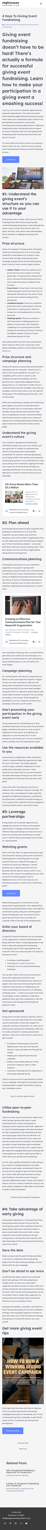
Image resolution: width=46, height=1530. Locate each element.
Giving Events (24, 25)
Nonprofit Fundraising (20, 1475)
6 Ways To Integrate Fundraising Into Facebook (22, 1484)
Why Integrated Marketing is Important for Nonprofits (20, 1471)
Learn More (11, 893)
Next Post (23, 1449)
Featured (9, 1475)
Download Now (13, 1430)
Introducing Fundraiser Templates (25, 1197)
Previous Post (23, 1443)
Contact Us (11, 159)
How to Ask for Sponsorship (22, 1096)
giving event (9, 110)
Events (17, 966)
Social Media (19, 1491)
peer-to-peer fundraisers (25, 963)
